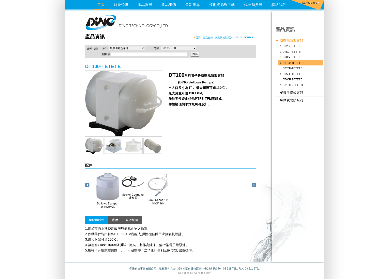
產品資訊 (145, 5)
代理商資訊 (253, 5)
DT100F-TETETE (293, 85)
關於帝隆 (121, 5)
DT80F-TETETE (292, 79)
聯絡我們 (278, 5)
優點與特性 (97, 220)
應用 (115, 220)
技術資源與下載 (222, 5)
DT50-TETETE (292, 51)
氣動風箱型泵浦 (291, 40)
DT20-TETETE (292, 46)
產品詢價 (168, 5)
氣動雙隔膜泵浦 (291, 100)
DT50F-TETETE (292, 74)
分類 (157, 48)
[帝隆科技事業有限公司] (126, 23)
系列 (105, 48)
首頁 (101, 5)
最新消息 (192, 5)
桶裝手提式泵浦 (291, 92)
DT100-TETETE (292, 62)
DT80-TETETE (292, 57)
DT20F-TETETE (292, 68)
